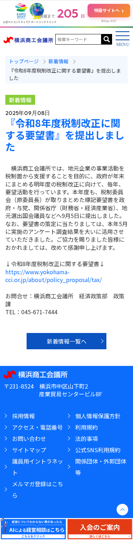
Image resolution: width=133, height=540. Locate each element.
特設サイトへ (109, 10)
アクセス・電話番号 (37, 427)
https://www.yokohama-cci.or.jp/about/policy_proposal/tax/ (53, 276)
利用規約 (86, 427)
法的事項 (86, 438)
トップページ (24, 61)
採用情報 (23, 416)
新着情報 (20, 100)
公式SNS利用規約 (98, 450)
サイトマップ (29, 450)
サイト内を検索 (106, 39)
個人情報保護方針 (98, 416)
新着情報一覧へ (67, 341)
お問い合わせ (29, 438)
